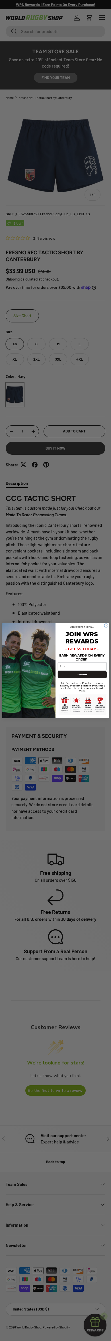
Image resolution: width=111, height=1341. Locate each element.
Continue (82, 674)
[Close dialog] (106, 625)
